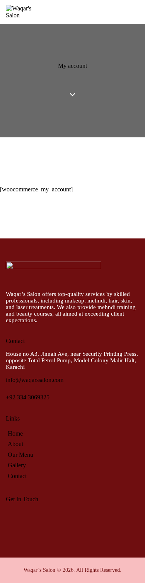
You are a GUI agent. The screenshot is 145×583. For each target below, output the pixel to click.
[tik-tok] (74, 518)
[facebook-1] (14, 518)
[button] (137, 11)
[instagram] (34, 518)
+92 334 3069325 (27, 397)
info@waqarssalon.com (34, 380)
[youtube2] (54, 518)
